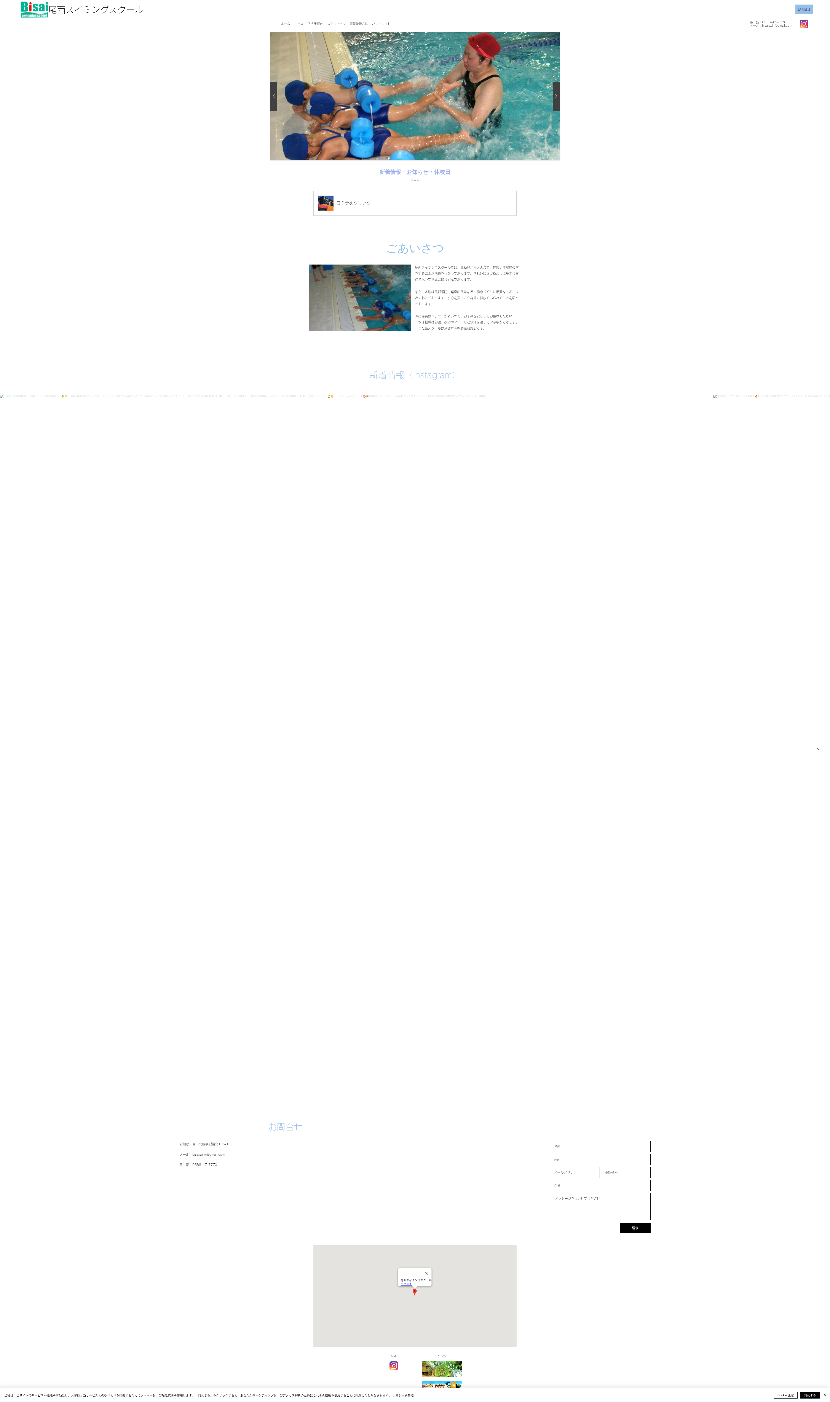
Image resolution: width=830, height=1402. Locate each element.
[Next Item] (817, 750)
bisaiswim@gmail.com (777, 25)
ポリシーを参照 (403, 1395)
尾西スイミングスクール (95, 9)
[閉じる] (824, 1395)
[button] (381, 24)
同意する (810, 1395)
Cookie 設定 (785, 1395)
